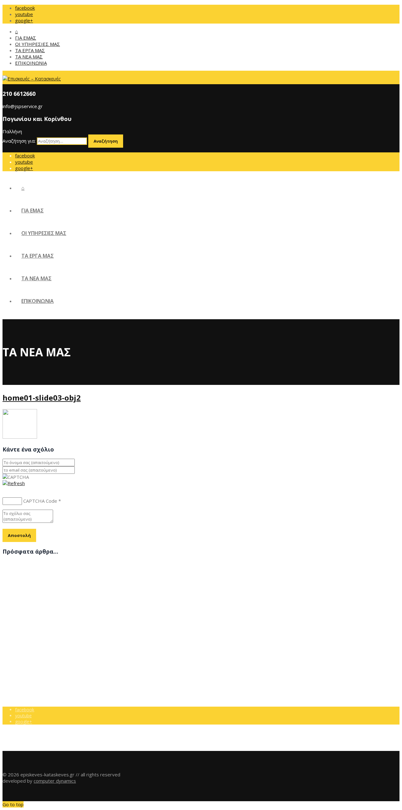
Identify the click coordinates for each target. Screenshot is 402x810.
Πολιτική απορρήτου (36, 637)
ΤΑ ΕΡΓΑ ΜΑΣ (30, 50)
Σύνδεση (24, 643)
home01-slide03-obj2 (42, 397)
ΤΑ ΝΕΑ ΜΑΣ (29, 56)
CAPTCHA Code (40, 501)
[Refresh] (14, 483)
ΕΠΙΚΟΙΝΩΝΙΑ (31, 63)
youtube (24, 14)
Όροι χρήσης (28, 631)
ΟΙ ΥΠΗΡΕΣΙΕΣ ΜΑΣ (37, 44)
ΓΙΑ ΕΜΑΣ (25, 38)
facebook (25, 8)
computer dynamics (55, 781)
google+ (24, 20)
